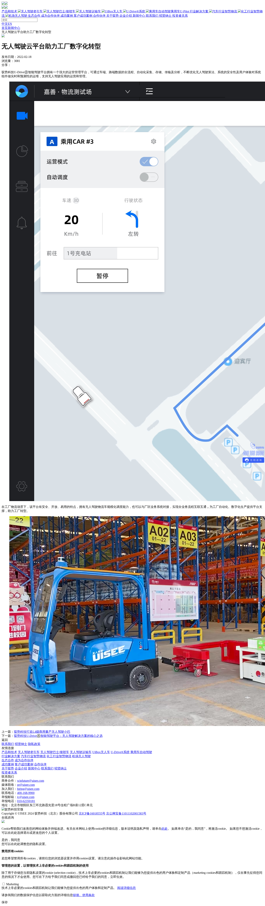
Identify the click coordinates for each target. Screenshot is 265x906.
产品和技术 (95, 11)
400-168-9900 (26, 793)
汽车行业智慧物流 (224, 11)
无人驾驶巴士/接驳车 (61, 11)
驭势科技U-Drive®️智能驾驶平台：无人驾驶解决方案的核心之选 (58, 735)
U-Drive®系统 (135, 11)
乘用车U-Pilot (180, 11)
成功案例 (83, 15)
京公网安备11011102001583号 (126, 813)
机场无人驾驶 (18, 15)
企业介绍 (126, 15)
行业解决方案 (11, 756)
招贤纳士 (165, 15)
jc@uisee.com (25, 797)
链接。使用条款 (84, 895)
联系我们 (152, 15)
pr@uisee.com (26, 784)
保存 (5, 902)
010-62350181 (26, 801)
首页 (5, 28)
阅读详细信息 (126, 887)
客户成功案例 (83, 15)
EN (10, 23)
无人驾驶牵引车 (32, 11)
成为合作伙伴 (50, 15)
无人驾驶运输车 (90, 11)
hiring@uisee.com (28, 788)
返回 (5, 740)
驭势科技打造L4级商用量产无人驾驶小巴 (42, 731)
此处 (164, 828)
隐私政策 (34, 744)
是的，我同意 (11, 840)
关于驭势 (138, 15)
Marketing (12, 884)
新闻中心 (139, 15)
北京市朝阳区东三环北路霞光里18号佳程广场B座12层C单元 (52, 805)
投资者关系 (180, 15)
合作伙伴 (99, 15)
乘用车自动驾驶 (141, 752)
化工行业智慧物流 (59, 756)
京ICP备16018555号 (92, 813)
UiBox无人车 (113, 11)
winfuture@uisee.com (30, 780)
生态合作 (44, 15)
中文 (5, 23)
